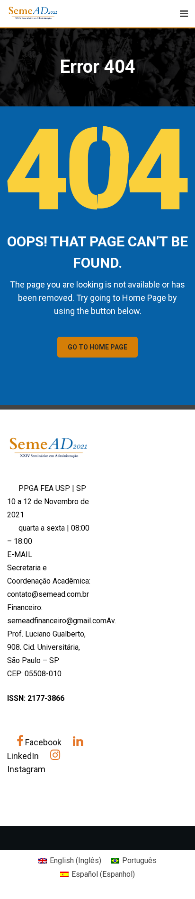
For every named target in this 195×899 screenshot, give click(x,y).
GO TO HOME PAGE (97, 347)
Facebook (43, 742)
